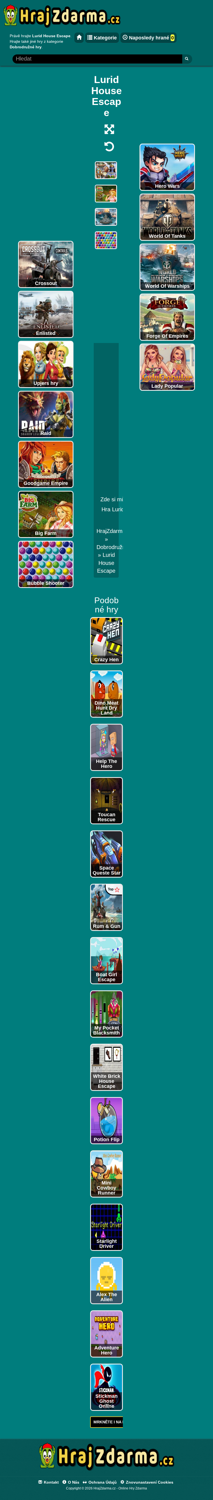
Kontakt (51, 1482)
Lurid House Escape (106, 563)
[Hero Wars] (167, 167)
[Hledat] (187, 59)
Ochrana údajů (102, 1482)
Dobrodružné (112, 547)
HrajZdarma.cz (115, 531)
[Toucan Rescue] (106, 800)
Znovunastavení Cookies (149, 1482)
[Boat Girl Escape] (106, 960)
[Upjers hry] (46, 364)
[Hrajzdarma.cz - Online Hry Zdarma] (79, 37)
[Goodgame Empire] (46, 464)
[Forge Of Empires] (167, 317)
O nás (73, 1482)
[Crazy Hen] (106, 640)
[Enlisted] (46, 314)
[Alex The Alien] (106, 1280)
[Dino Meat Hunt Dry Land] (106, 693)
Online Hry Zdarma (132, 1488)
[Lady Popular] (167, 367)
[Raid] (46, 414)
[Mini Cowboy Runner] (106, 1173)
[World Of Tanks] (167, 217)
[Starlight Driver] (106, 1226)
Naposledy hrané (151, 38)
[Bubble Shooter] (46, 564)
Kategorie (104, 38)
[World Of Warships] (167, 267)
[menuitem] (106, 563)
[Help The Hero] (106, 747)
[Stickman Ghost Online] (106, 1386)
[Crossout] (46, 264)
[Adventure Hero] (106, 1333)
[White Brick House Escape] (106, 1067)
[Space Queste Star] (106, 853)
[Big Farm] (46, 514)
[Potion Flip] (106, 1120)
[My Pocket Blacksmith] (106, 1013)
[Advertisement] (46, 154)
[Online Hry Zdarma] (106, 1458)
